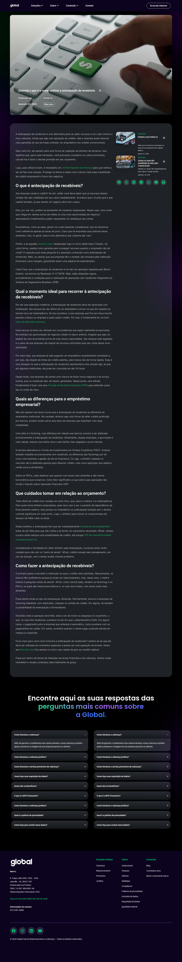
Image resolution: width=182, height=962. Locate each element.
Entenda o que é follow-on (148, 137)
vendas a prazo (45, 244)
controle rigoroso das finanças (77, 167)
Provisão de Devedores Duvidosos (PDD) (68, 385)
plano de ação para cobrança (30, 322)
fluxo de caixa (27, 649)
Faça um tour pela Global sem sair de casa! (29, 899)
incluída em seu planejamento (95, 526)
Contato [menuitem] (89, 5)
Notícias (141, 133)
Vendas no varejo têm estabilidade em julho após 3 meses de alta (148, 163)
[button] (119, 182)
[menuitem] (37, 5)
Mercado (49, 104)
